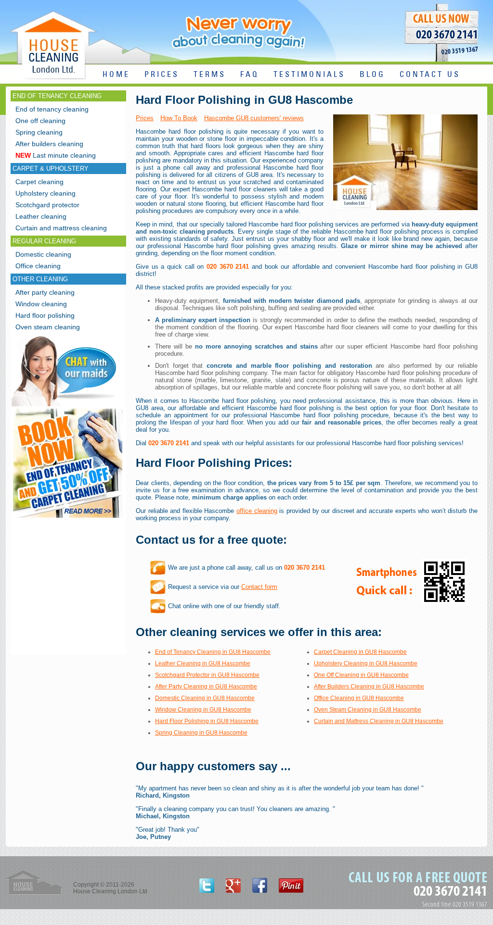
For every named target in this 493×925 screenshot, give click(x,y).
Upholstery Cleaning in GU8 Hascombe (365, 663)
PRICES (161, 74)
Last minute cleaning (55, 155)
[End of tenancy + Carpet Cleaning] (68, 517)
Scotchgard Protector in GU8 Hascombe (207, 675)
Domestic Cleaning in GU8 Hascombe (205, 698)
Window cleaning (41, 304)
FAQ (249, 74)
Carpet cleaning (39, 182)
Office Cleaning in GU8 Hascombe (359, 698)
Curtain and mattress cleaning (61, 228)
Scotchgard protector (47, 205)
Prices (145, 118)
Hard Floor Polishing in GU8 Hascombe (207, 721)
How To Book (178, 118)
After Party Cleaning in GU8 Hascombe (206, 686)
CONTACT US (430, 74)
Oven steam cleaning (47, 327)
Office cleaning (38, 266)
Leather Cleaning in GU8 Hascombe (202, 663)
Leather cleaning (40, 216)
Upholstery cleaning (45, 193)
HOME (116, 74)
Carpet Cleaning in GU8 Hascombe (360, 652)
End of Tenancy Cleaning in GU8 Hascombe (213, 652)
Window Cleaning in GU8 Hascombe (203, 709)
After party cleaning (45, 292)
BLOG (372, 74)
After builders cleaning (49, 144)
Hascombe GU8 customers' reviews (254, 118)
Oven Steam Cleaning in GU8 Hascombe (367, 709)
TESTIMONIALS (309, 74)
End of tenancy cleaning (52, 109)
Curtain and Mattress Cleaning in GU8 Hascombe (378, 721)
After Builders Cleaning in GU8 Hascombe (369, 686)
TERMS (210, 74)
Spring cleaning (39, 132)
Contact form (259, 586)
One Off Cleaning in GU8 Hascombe (361, 675)
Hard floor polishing (45, 315)
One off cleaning (40, 121)
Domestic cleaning (43, 254)
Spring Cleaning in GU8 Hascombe (201, 732)
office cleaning (256, 510)
